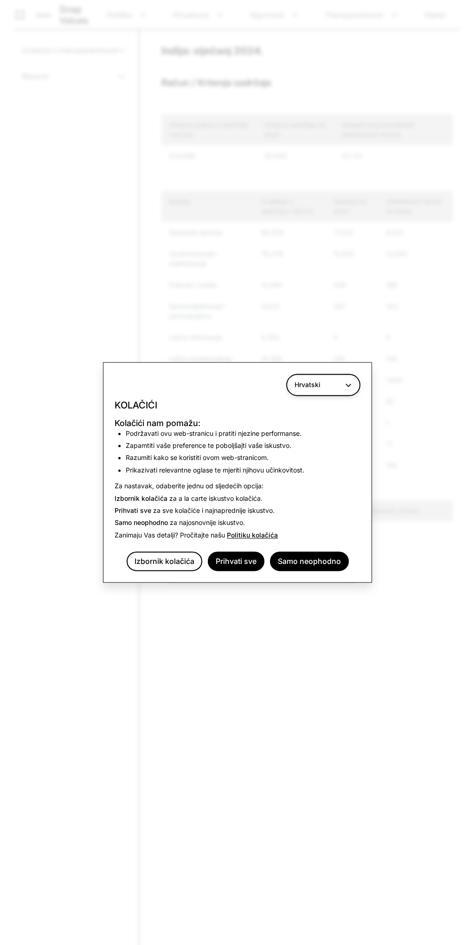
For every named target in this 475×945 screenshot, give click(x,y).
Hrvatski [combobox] (308, 384)
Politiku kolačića (252, 535)
